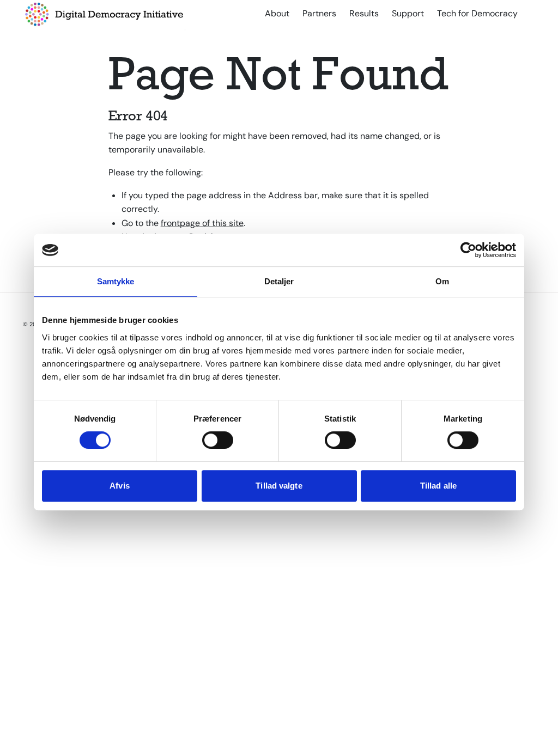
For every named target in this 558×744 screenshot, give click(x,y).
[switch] (217, 440)
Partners (319, 13)
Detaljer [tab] (279, 281)
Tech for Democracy (477, 13)
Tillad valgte (279, 485)
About (277, 13)
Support (408, 13)
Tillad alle (438, 485)
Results (364, 13)
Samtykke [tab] (116, 281)
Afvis (120, 485)
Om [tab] (442, 281)
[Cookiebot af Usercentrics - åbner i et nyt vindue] (468, 250)
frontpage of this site (202, 223)
